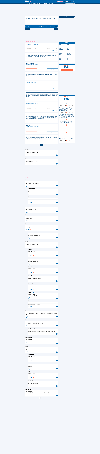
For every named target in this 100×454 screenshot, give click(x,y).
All (25, 3)
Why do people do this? (30, 63)
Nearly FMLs (51, 3)
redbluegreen (31, 275)
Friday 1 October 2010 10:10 (31, 277)
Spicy (31, 3)
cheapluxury (31, 354)
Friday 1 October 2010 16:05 (31, 294)
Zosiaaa (30, 292)
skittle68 (27, 158)
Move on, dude (28, 125)
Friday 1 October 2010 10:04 (31, 373)
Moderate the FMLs (67, 1)
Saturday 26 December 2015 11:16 (32, 330)
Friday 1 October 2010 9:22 (29, 339)
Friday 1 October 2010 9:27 (29, 348)
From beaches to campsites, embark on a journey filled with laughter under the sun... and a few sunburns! (41, 26)
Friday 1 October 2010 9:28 (31, 356)
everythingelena (31, 328)
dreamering (30, 249)
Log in (74, 1)
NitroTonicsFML (28, 337)
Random (28, 3)
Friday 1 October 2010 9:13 (29, 151)
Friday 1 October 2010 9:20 (31, 190)
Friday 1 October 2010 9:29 (31, 268)
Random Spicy (35, 3)
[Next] (43, 398)
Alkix (30, 371)
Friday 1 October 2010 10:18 (31, 382)
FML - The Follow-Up (45, 3)
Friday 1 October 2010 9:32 (29, 391)
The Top (40, 3)
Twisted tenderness (29, 113)
